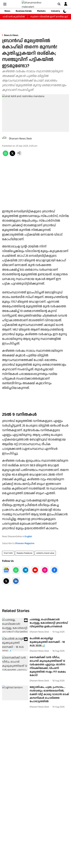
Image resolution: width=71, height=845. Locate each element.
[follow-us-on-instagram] (45, 570)
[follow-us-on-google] (6, 570)
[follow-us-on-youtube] (35, 570)
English (28, 536)
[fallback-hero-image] (15, 625)
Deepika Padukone (24, 553)
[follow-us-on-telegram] (25, 570)
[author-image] (5, 138)
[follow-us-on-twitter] (6, 581)
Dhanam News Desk (20, 139)
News (7, 11)
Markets (41, 11)
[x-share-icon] (12, 155)
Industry (55, 11)
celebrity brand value (45, 553)
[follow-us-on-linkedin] (16, 581)
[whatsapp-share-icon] (5, 155)
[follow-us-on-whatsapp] (16, 570)
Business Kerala (24, 11)
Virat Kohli (8, 553)
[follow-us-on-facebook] (54, 570)
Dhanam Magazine (24, 543)
